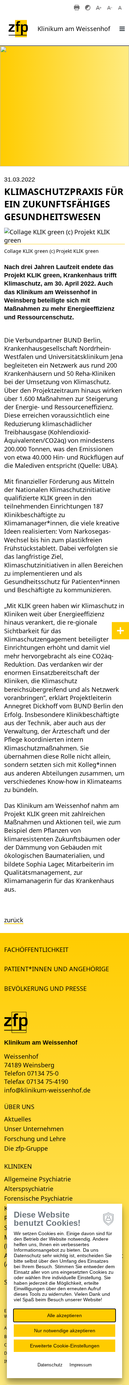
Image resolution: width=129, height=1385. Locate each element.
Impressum (80, 1364)
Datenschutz (50, 1364)
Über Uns (19, 1106)
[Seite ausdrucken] (77, 7)
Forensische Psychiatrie (38, 1198)
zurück (13, 920)
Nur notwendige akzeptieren (64, 1330)
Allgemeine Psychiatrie (37, 1179)
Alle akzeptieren (64, 1315)
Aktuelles (17, 1119)
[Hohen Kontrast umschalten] (88, 7)
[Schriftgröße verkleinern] (110, 7)
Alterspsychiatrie (28, 1188)
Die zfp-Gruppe (26, 1148)
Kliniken (18, 1166)
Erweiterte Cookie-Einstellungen (64, 1345)
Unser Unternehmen (34, 1129)
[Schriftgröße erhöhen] (99, 7)
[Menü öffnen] (122, 28)
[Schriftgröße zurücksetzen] (121, 7)
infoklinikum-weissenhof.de (47, 1090)
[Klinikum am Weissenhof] (16, 1021)
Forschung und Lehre (35, 1139)
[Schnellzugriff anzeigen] (120, 630)
